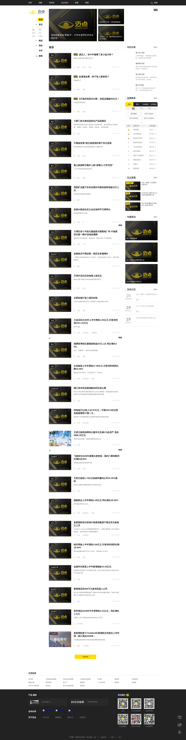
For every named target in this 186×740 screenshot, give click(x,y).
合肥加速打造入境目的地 (85, 298)
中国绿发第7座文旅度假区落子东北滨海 (93, 143)
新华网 (30, 679)
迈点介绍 (46, 717)
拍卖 (84, 111)
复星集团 (86, 535)
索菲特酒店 (137, 151)
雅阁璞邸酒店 (137, 142)
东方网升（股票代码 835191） (78, 737)
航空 (78, 89)
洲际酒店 (136, 129)
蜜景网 (117, 682)
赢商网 (82, 682)
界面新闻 (135, 679)
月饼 (89, 67)
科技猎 (48, 685)
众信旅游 (86, 378)
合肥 (84, 310)
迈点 (95, 737)
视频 (87, 3)
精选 (41, 41)
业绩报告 (94, 333)
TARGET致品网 (33, 685)
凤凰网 (117, 679)
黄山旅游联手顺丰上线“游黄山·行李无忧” (93, 165)
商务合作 (70, 717)
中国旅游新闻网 (51, 679)
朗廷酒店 (136, 168)
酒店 (33, 30)
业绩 (92, 378)
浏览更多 (85, 657)
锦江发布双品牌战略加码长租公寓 (90, 388)
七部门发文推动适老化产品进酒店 (90, 121)
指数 (40, 3)
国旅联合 (86, 513)
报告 (41, 45)
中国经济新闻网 (68, 679)
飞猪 (84, 469)
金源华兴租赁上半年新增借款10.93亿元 (92, 566)
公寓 (33, 36)
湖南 (78, 356)
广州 (84, 244)
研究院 (51, 3)
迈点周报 (86, 423)
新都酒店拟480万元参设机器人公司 (90, 589)
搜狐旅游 (31, 682)
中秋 (84, 67)
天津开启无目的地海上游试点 (88, 276)
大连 (84, 156)
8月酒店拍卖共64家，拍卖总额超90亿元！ (99, 99)
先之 (120, 737)
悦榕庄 (135, 164)
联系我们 (83, 717)
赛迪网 (134, 682)
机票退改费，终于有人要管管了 (94, 76)
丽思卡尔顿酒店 (138, 155)
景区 (40, 30)
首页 (30, 3)
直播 (76, 3)
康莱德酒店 (137, 160)
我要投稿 (58, 717)
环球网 (99, 679)
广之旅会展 (101, 682)
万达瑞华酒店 (137, 147)
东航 (84, 89)
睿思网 (82, 685)
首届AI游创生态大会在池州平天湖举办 (92, 209)
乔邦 (112, 737)
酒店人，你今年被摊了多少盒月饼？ (96, 54)
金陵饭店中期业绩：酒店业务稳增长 (91, 253)
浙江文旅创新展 (68, 685)
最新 (41, 19)
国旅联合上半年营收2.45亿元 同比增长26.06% (96, 500)
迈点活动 (64, 3)
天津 (84, 288)
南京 (84, 557)
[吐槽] (179, 725)
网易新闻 (49, 682)
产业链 (40, 36)
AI (83, 222)
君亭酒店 (80, 623)
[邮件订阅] (179, 717)
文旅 (33, 33)
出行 (40, 33)
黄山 (78, 178)
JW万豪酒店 (137, 134)
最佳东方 (103, 737)
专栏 (41, 50)
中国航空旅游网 (85, 679)
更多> (156, 47)
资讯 (41, 24)
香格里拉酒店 (137, 138)
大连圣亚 (86, 333)
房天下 (65, 682)
